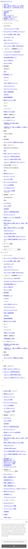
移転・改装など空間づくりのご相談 (14, 227)
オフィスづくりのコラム (10, 182)
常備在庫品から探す (9, 117)
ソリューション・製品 (10, 508)
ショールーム (7, 203)
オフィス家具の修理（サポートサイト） (15, 236)
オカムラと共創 (8, 179)
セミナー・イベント (9, 176)
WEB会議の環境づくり (10, 57)
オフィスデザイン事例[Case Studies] (13, 142)
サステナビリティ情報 (10, 506)
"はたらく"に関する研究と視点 (12, 159)
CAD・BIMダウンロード (11, 83)
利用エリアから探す (9, 111)
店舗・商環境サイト (9, 482)
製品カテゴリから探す (10, 100)
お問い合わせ (7, 220)
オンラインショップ (9, 214)
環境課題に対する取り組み (11, 123)
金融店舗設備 (7, 465)
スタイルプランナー (9, 86)
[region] (14, 534)
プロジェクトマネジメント (11, 43)
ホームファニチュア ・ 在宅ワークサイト (15, 488)
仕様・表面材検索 (9, 91)
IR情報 (5, 514)
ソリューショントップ (10, 28)
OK (14, 546)
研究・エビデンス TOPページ (12, 153)
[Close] (26, 522)
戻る (17, 28)
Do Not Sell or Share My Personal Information (14, 541)
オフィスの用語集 (9, 185)
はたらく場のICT (8, 60)
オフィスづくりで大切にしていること (14, 31)
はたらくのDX (8, 63)
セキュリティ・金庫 (9, 463)
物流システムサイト (9, 491)
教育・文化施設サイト (10, 477)
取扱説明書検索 (8, 97)
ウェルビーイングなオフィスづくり (14, 54)
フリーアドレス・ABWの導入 (12, 51)
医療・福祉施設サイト (10, 485)
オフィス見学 (7, 206)
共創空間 (6, 209)
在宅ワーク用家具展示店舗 (11, 211)
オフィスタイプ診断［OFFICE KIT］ (14, 46)
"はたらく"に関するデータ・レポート (14, 162)
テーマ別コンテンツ (9, 188)
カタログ (6, 77)
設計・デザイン (8, 40)
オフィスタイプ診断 (9, 190)
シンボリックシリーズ (10, 466)
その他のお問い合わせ (10, 233)
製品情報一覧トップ (9, 460)
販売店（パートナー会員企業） (12, 217)
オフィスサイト (8, 474)
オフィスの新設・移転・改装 (12, 34)
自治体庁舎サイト (9, 480)
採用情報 (6, 511)
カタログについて (9, 230)
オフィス (9, 1)
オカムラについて (9, 503)
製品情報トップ (8, 74)
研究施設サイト (8, 494)
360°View (6, 94)
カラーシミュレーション (10, 89)
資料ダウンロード (9, 173)
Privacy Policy (4, 537)
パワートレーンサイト (10, 497)
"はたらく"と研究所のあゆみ (12, 156)
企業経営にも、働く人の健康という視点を (15, 127)
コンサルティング (9, 37)
